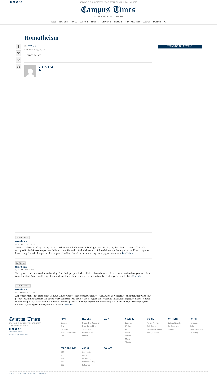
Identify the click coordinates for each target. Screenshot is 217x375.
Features (63, 22)
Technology (86, 329)
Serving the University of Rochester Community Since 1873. (108, 2)
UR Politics (65, 329)
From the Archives (89, 326)
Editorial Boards (174, 323)
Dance (127, 332)
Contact (85, 355)
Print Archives (132, 22)
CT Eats (128, 326)
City (62, 326)
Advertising (86, 358)
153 (62, 365)
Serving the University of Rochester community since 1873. (25, 324)
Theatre (128, 342)
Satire (192, 326)
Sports (95, 22)
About (146, 22)
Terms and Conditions (37, 374)
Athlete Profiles (153, 323)
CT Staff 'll (46, 67)
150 (62, 355)
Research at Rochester (90, 323)
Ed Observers (173, 326)
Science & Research (68, 332)
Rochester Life (87, 332)
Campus (64, 323)
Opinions (106, 22)
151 (62, 358)
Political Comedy (196, 329)
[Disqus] (83, 118)
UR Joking (194, 332)
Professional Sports (154, 329)
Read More (127, 253)
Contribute (86, 352)
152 (62, 362)
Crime (63, 336)
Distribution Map (89, 362)
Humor (118, 22)
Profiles (85, 336)
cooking (20, 263)
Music (127, 339)
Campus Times (108, 9)
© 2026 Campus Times (17, 374)
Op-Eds (171, 329)
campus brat (22, 237)
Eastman (128, 323)
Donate (157, 22)
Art (126, 329)
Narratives (194, 323)
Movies (128, 336)
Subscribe (86, 365)
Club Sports (151, 326)
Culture (84, 22)
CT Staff (32, 46)
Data (74, 22)
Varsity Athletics (153, 332)
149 (62, 352)
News (53, 22)
